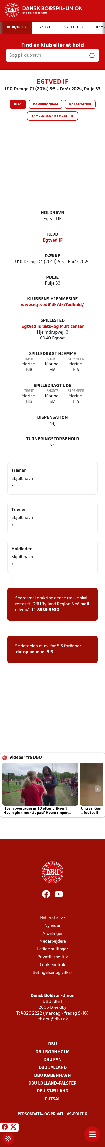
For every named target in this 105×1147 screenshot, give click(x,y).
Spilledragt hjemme (52, 354)
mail (84, 604)
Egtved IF (53, 240)
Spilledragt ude (52, 386)
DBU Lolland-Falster (52, 1083)
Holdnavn (52, 213)
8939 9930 (48, 610)
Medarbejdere (52, 941)
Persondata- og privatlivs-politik (52, 1114)
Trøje (29, 359)
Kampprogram (45, 104)
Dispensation (52, 418)
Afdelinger (52, 934)
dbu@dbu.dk (55, 1019)
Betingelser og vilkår (52, 973)
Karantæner (80, 104)
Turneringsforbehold (52, 439)
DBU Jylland (53, 1068)
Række (52, 256)
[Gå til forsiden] (41, 10)
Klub (52, 235)
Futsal (52, 1099)
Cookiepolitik (52, 965)
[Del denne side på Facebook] (5, 1128)
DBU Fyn (52, 1060)
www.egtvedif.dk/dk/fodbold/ (52, 305)
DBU (52, 1044)
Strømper (76, 359)
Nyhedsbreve (52, 918)
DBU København (52, 1076)
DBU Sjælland (52, 1091)
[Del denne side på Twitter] (13, 1128)
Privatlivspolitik (52, 957)
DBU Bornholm (52, 1052)
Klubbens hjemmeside (52, 299)
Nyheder (52, 926)
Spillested (53, 321)
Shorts (52, 359)
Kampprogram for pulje (52, 116)
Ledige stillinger (52, 949)
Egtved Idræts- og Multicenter (52, 327)
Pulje (52, 278)
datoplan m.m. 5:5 (34, 652)
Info (18, 104)
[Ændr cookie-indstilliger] (8, 1139)
